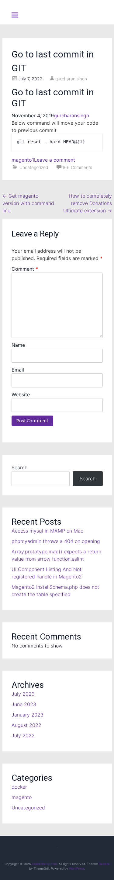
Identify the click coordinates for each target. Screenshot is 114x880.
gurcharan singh (71, 78)
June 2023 (24, 704)
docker (19, 787)
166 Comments (77, 167)
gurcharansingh (71, 115)
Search (19, 467)
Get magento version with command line (28, 203)
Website (21, 394)
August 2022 (26, 725)
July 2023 (23, 694)
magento (22, 797)
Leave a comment (54, 160)
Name (18, 345)
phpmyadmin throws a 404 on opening (56, 541)
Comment (25, 269)
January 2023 (27, 715)
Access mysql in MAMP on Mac (47, 531)
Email (18, 370)
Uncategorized (33, 167)
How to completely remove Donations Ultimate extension (87, 203)
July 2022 (23, 735)
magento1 (23, 160)
